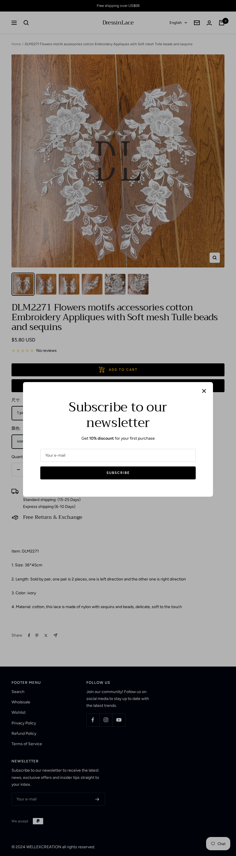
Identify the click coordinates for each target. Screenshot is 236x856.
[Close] (204, 391)
